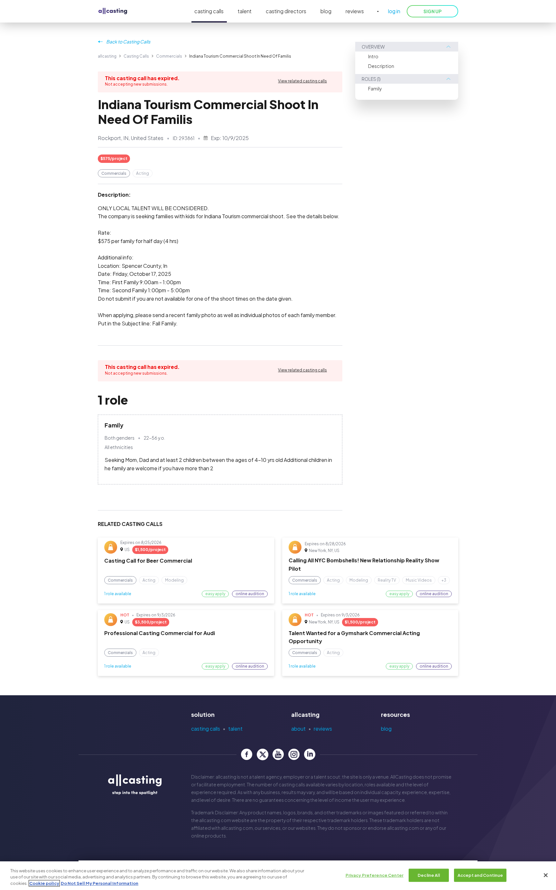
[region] (278, 875)
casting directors (286, 11)
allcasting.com (215, 820)
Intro (373, 56)
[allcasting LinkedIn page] (309, 754)
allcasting (107, 56)
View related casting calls (302, 81)
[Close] (546, 875)
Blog (386, 728)
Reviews (323, 728)
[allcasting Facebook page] (246, 754)
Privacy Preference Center (374, 874)
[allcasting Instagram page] (294, 754)
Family (375, 88)
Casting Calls (136, 56)
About (298, 728)
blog (325, 11)
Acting (142, 173)
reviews (355, 11)
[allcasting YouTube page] (278, 754)
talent (245, 11)
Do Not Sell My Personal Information (99, 883)
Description (381, 66)
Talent (235, 728)
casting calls (209, 11)
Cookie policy (44, 883)
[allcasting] (113, 11)
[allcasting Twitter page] (262, 754)
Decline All (429, 874)
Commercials (169, 56)
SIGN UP (432, 11)
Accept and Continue (480, 874)
